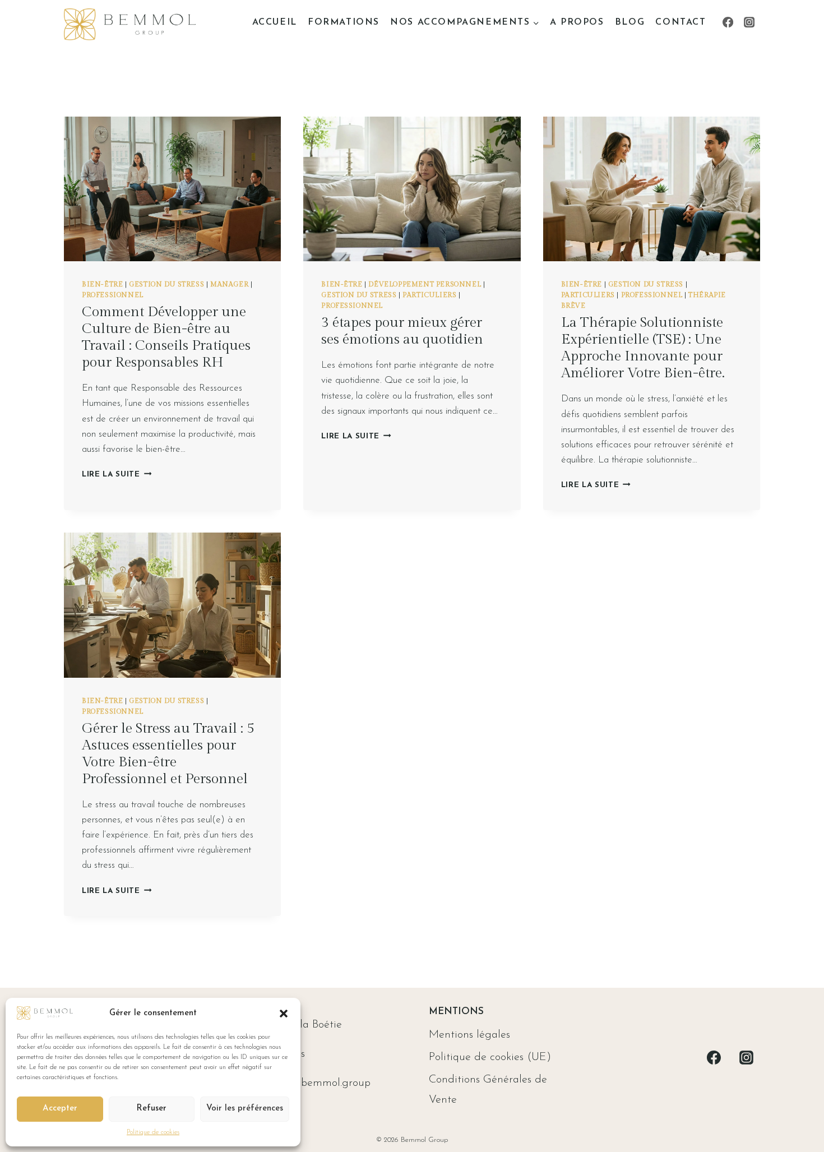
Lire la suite (116, 474)
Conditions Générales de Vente (488, 1089)
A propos (577, 22)
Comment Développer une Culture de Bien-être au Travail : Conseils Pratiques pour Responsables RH (166, 337)
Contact (680, 22)
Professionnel (112, 295)
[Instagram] (749, 22)
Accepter (60, 1108)
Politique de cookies (153, 1132)
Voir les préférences (244, 1108)
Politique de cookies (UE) (490, 1057)
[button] (283, 1013)
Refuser (151, 1108)
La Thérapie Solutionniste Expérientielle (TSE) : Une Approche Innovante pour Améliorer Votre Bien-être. (643, 347)
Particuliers (429, 295)
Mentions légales (469, 1034)
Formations (343, 22)
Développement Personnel (424, 284)
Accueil (274, 22)
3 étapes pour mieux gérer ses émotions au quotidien (402, 331)
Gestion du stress (166, 284)
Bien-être (102, 284)
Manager (229, 284)
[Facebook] (727, 22)
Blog (630, 22)
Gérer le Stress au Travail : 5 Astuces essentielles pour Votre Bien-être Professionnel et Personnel (168, 753)
